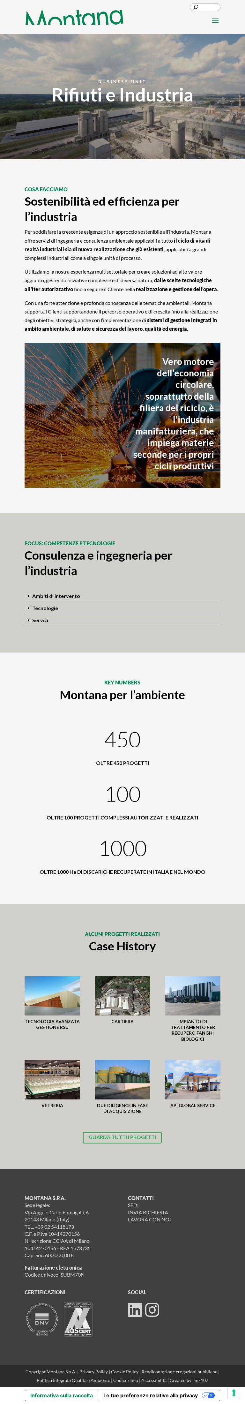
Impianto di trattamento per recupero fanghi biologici (193, 1030)
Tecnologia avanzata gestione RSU (52, 1024)
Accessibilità (154, 1380)
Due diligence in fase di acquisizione (122, 1108)
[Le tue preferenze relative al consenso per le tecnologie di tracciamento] (234, 1393)
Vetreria (52, 1105)
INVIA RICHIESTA (148, 1212)
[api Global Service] (192, 1079)
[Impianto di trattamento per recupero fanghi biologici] (192, 995)
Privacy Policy (93, 1371)
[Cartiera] (122, 995)
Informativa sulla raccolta (61, 1395)
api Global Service (192, 1105)
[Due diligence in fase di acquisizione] (122, 1079)
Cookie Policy (125, 1371)
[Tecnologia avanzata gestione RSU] (52, 995)
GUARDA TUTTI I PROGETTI (122, 1137)
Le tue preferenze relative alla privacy (150, 1395)
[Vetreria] (52, 1079)
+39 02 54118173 (54, 1227)
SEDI (133, 1205)
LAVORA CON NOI (149, 1219)
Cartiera (122, 1021)
